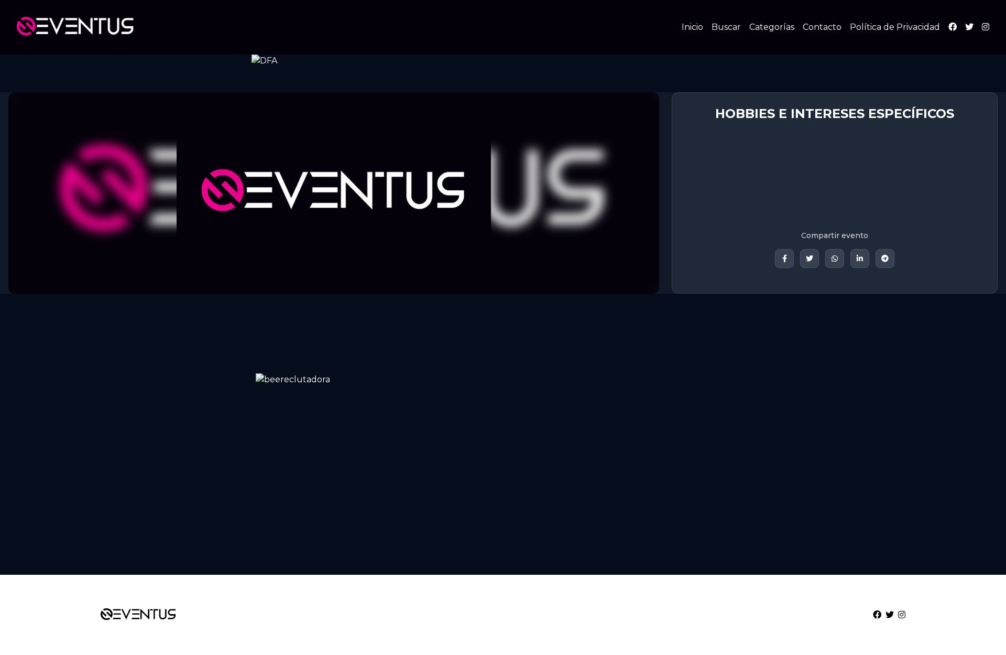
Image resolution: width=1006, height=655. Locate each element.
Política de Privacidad (895, 27)
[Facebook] (952, 27)
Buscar (726, 27)
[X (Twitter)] (969, 27)
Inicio (692, 27)
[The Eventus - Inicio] (75, 27)
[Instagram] (985, 27)
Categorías (771, 27)
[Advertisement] (314, 484)
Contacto (822, 27)
